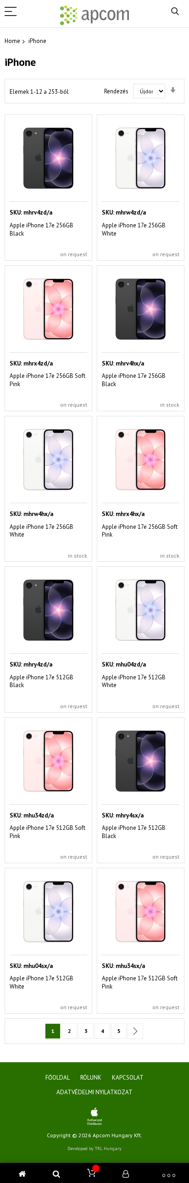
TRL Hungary (108, 1148)
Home (12, 41)
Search (175, 12)
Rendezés (116, 91)
